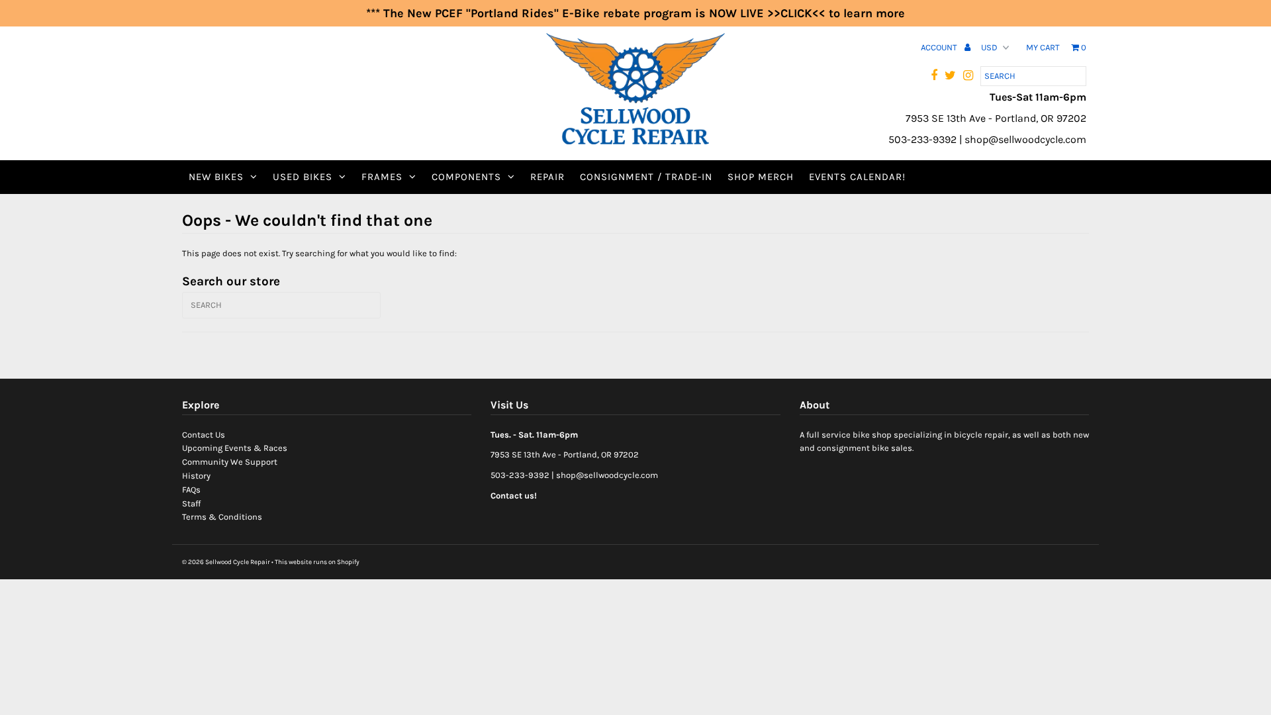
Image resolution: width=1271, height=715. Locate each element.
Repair (547, 177)
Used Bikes (302, 177)
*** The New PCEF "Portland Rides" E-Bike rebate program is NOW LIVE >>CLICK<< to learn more (635, 13)
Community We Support (229, 462)
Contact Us (203, 435)
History (196, 476)
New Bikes (216, 177)
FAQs (191, 490)
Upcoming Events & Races (234, 448)
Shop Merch (761, 177)
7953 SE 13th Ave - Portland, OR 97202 (565, 454)
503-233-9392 (520, 475)
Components (466, 177)
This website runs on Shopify (317, 562)
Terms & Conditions (222, 517)
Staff (191, 503)
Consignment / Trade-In (646, 177)
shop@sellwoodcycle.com (607, 475)
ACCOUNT (940, 47)
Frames (381, 177)
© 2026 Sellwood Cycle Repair (226, 562)
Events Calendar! (857, 177)
